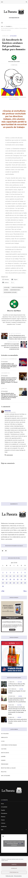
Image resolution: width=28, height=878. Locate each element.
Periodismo (4, 764)
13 (17, 576)
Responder (9, 455)
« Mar (2, 591)
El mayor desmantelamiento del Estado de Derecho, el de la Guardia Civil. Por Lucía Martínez (17, 700)
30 (3, 586)
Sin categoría (5, 775)
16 (3, 579)
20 (17, 579)
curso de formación (17, 287)
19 (14, 579)
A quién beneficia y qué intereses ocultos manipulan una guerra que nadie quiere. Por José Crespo (9, 366)
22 (25, 579)
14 (21, 576)
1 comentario (14, 65)
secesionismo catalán (10, 292)
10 (6, 576)
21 (21, 579)
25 (10, 583)
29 (25, 583)
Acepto (14, 864)
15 (25, 576)
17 (6, 579)
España (6, 289)
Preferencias (14, 872)
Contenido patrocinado (9, 745)
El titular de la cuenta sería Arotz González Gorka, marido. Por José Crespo (17, 721)
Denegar (14, 868)
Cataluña (6, 287)
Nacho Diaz (8, 410)
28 (21, 583)
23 (3, 583)
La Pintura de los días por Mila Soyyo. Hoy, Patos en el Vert (16, 684)
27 (17, 583)
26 (14, 583)
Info (2, 829)
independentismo (15, 289)
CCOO (3, 741)
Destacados (5, 752)
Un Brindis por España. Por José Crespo (16, 692)
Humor (3, 760)
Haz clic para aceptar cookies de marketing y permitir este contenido (14, 843)
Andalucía (4, 737)
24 (6, 583)
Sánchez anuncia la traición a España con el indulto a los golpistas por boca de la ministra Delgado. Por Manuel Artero (9, 380)
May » (25, 591)
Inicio (2, 803)
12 (14, 576)
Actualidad (13, 35)
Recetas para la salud (8, 768)
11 (10, 576)
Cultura (20, 681)
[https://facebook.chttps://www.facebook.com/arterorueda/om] (5, 550)
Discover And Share (14, 61)
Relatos (3, 771)
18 (10, 579)
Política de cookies (9, 875)
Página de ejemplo (18, 875)
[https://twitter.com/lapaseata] (2, 550)
